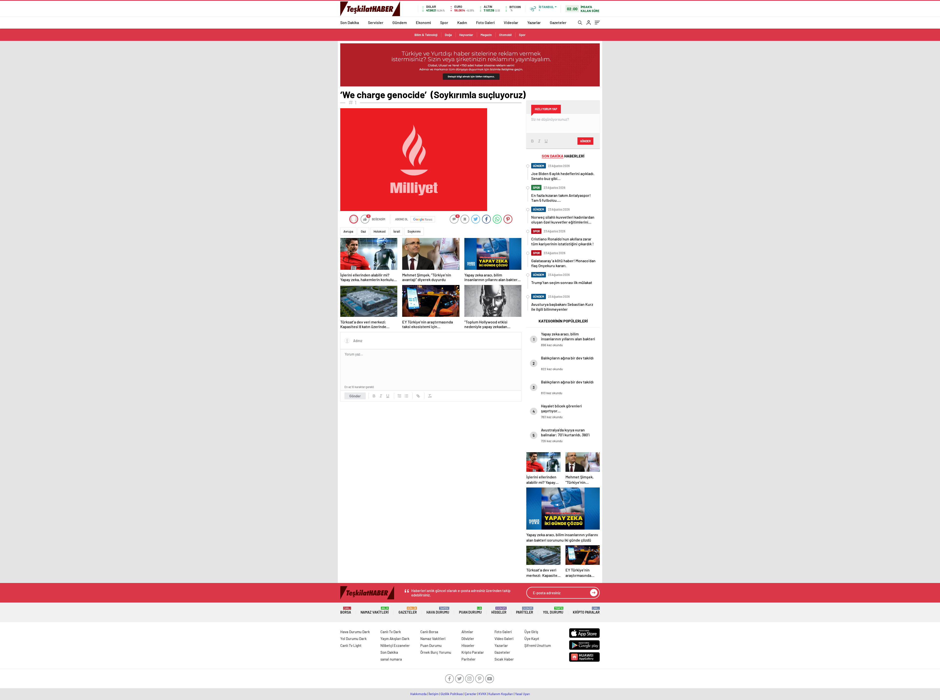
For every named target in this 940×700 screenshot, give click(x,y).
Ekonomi (423, 22)
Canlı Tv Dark (390, 631)
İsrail (396, 231)
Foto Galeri (485, 22)
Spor (444, 22)
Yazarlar (534, 22)
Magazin (486, 35)
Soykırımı (414, 231)
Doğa (448, 35)
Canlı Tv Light (351, 645)
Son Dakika (349, 22)
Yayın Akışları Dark (395, 638)
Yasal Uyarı (522, 694)
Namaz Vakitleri (375, 610)
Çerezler (471, 694)
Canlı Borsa (429, 631)
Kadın (462, 22)
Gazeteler (558, 22)
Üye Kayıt (531, 638)
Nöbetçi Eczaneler (395, 645)
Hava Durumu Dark (355, 631)
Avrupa (348, 231)
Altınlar (467, 631)
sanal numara (391, 659)
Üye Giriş (531, 631)
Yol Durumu (553, 610)
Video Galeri (503, 638)
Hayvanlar (466, 35)
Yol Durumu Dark (353, 638)
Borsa (345, 610)
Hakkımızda (418, 694)
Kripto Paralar (586, 610)
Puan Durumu (470, 610)
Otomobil (505, 35)
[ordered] (399, 396)
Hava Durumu (437, 610)
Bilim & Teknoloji (425, 35)
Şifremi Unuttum (537, 645)
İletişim (434, 694)
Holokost (380, 231)
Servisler (375, 22)
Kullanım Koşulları (500, 694)
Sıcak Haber (504, 659)
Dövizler (467, 638)
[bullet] (406, 396)
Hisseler (498, 610)
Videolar (511, 22)
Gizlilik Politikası (452, 694)
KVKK (482, 694)
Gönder (355, 396)
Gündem (399, 22)
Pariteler (524, 610)
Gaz (363, 231)
